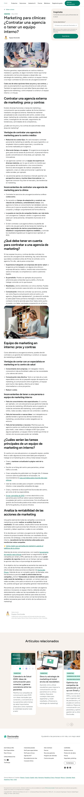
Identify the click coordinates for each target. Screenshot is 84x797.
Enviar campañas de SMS (15, 496)
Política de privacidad (50, 788)
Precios (40, 3)
